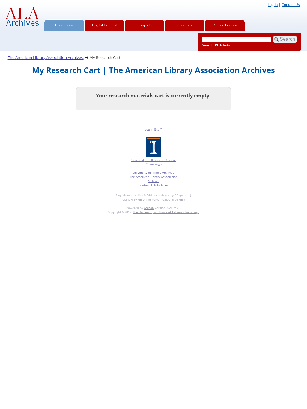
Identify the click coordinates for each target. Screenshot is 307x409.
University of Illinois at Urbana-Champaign (153, 162)
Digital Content (104, 25)
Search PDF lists (216, 45)
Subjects (145, 25)
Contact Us (291, 4)
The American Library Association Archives (153, 179)
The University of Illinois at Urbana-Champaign (166, 212)
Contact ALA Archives (153, 185)
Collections (64, 25)
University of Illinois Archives (153, 172)
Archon (149, 208)
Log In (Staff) (153, 129)
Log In (273, 4)
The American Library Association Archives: (46, 57)
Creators (184, 25)
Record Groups (225, 25)
